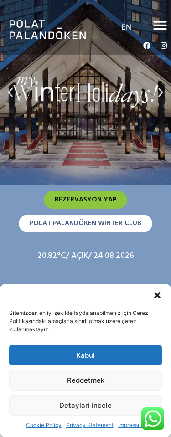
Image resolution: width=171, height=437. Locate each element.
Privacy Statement (90, 425)
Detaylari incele (85, 405)
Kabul (85, 355)
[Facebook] (147, 45)
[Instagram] (163, 45)
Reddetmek (85, 380)
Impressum (131, 425)
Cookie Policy (44, 425)
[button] (157, 295)
